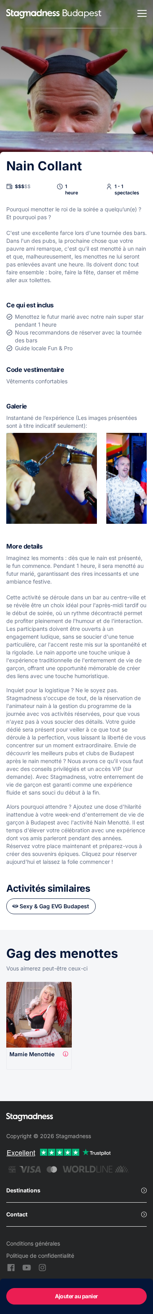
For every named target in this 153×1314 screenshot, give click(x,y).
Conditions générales (33, 1243)
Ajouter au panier (76, 1296)
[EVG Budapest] (33, 14)
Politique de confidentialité (40, 1255)
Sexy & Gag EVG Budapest (54, 906)
